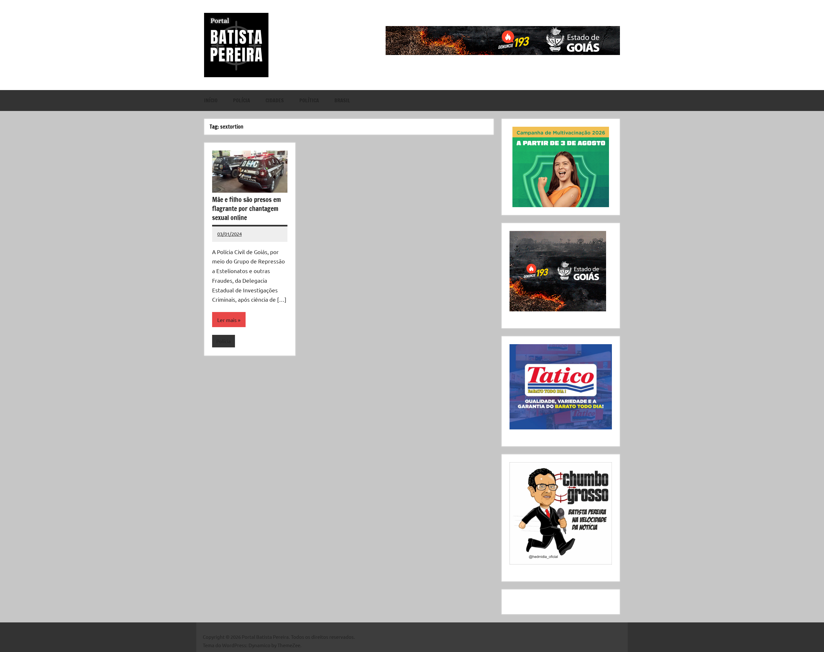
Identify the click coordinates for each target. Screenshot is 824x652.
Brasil (342, 100)
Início (211, 100)
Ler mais (227, 320)
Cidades (275, 100)
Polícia (241, 100)
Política (309, 100)
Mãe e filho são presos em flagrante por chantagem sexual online (246, 208)
